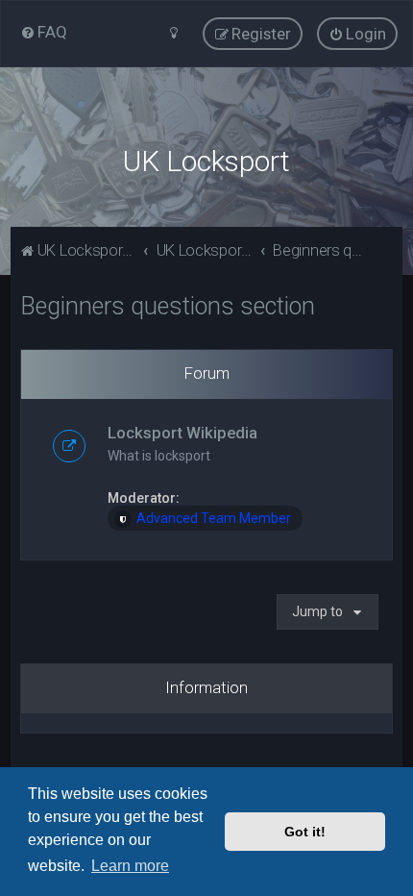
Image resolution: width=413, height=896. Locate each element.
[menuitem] (43, 31)
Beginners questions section (167, 306)
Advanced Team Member (213, 518)
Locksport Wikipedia (182, 432)
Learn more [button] (130, 866)
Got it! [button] (305, 831)
